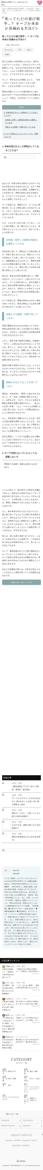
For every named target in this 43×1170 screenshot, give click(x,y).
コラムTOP (30, 8)
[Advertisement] (21, 678)
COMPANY (5, 1120)
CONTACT (27, 1126)
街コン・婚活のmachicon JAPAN (13, 8)
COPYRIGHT (28, 1120)
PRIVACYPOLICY (8, 1126)
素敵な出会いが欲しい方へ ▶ (21, 582)
